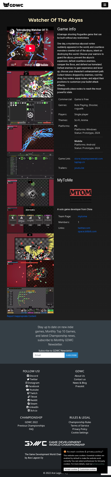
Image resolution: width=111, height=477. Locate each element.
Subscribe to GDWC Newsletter (56, 350)
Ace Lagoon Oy (35, 457)
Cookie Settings (79, 432)
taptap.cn (79, 162)
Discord (33, 375)
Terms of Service (80, 425)
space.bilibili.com (87, 231)
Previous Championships (31, 425)
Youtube (34, 389)
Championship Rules (80, 422)
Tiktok (33, 396)
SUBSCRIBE (71, 355)
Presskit (79, 386)
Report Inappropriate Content (21, 316)
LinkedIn (33, 407)
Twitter (33, 379)
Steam (33, 403)
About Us (80, 375)
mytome (82, 216)
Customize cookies (88, 469)
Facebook (33, 386)
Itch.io (33, 410)
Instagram (33, 382)
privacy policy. (99, 464)
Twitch (33, 393)
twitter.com (84, 228)
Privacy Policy (79, 429)
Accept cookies (71, 469)
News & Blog (80, 382)
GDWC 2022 (31, 422)
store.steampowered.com (88, 158)
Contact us (80, 379)
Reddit (33, 400)
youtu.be (79, 167)
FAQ (31, 429)
